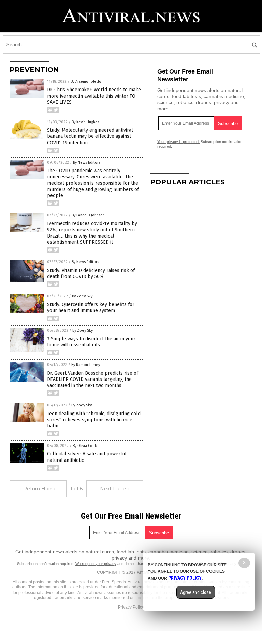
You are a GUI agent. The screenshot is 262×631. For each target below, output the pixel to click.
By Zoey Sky (82, 296)
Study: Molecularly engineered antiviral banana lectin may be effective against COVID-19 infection (90, 136)
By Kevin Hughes (85, 122)
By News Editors (86, 162)
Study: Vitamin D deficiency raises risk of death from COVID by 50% (91, 273)
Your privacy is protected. (178, 142)
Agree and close (195, 592)
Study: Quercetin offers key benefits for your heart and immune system (90, 307)
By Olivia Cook (85, 445)
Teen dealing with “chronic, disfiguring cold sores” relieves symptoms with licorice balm (94, 420)
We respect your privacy (95, 564)
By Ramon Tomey (85, 364)
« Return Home (38, 489)
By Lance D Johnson (88, 215)
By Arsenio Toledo (86, 81)
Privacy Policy (131, 607)
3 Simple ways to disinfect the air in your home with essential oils (91, 342)
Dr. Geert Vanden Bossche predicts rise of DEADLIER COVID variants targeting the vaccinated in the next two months (92, 379)
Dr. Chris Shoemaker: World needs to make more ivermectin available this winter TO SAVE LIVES (94, 96)
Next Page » (115, 489)
